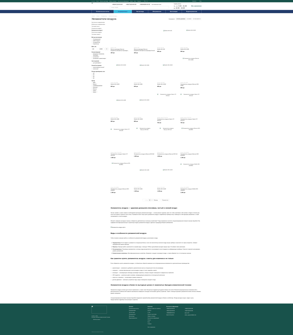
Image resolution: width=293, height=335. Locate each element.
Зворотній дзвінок (170, 314)
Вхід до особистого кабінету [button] (154, 308)
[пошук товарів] (167, 7)
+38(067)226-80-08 (117, 4)
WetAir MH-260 (161, 49)
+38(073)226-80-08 (131, 4)
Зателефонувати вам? (156, 4)
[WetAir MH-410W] (167, 173)
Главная (139, 1)
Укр (147, 1)
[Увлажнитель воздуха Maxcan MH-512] (167, 139)
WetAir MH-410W (161, 189)
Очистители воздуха (97, 32)
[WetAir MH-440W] (144, 104)
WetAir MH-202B (184, 49)
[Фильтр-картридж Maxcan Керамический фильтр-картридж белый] (144, 34)
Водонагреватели (191, 11)
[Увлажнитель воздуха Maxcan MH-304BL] (190, 69)
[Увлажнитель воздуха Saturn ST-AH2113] (190, 104)
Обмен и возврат (113, 1)
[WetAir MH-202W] (121, 69)
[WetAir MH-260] (167, 34)
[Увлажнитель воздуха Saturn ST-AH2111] (167, 104)
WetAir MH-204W (161, 84)
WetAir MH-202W (115, 84)
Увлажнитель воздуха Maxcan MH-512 (167, 154)
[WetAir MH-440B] (121, 104)
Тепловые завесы (96, 34)
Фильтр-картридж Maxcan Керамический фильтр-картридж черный (119, 51)
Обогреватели (157, 11)
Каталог (93, 1)
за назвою (189, 18)
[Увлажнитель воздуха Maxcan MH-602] (144, 139)
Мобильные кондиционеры (98, 24)
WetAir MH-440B (115, 119)
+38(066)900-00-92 (145, 4)
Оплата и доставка (104, 1)
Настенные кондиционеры (98, 22)
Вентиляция (173, 11)
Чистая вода (140, 11)
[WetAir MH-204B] (144, 69)
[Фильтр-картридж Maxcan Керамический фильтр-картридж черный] (121, 34)
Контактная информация (123, 1)
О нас (97, 1)
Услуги (131, 1)
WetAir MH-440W (138, 119)
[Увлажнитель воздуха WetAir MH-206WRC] (190, 173)
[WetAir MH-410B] (144, 173)
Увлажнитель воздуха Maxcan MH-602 (144, 154)
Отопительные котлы (102, 11)
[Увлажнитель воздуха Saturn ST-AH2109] (121, 139)
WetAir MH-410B (138, 189)
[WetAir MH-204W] (167, 69)
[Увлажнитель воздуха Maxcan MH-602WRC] (190, 139)
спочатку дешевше (180, 18)
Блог (135, 1)
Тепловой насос (96, 26)
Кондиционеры (122, 11)
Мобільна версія (96, 319)
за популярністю (197, 18)
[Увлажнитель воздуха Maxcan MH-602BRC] (121, 173)
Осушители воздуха (96, 28)
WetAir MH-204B (138, 84)
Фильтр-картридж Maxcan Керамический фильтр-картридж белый (144, 50)
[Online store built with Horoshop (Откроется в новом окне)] (97, 333)
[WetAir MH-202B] (190, 34)
